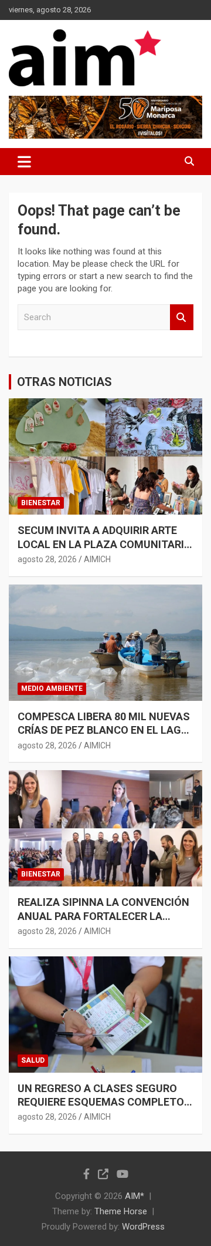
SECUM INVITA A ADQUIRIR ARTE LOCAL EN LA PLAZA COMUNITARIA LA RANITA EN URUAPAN (104, 544)
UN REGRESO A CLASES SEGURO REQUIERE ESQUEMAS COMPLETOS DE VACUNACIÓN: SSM (104, 1102)
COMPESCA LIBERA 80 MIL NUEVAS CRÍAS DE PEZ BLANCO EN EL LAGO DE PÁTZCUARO (104, 730)
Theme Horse (120, 1211)
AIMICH (97, 559)
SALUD (33, 1060)
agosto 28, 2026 (47, 559)
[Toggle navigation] (24, 161)
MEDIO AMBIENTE (52, 688)
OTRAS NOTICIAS (64, 382)
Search (181, 317)
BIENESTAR (40, 503)
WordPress (143, 1226)
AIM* (134, 1196)
